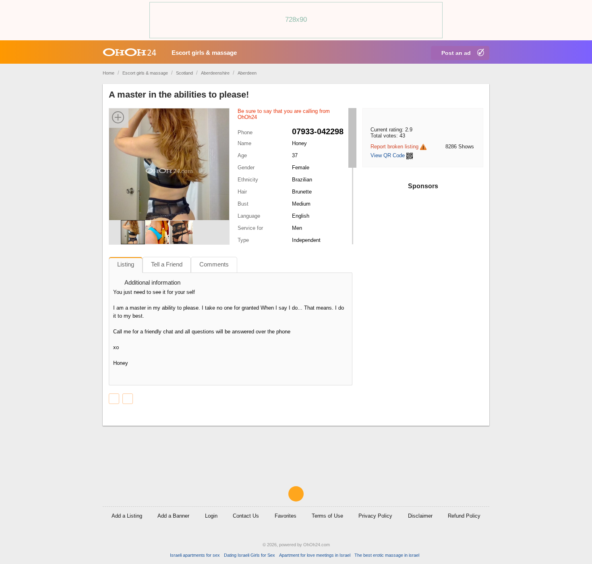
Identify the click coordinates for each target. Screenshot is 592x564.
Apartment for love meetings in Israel (314, 555)
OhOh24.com (316, 544)
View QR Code (388, 155)
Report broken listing (394, 147)
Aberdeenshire (215, 73)
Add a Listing (127, 516)
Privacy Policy (375, 516)
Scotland (184, 73)
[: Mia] (127, 398)
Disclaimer (420, 516)
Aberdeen (247, 73)
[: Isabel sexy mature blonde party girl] (114, 398)
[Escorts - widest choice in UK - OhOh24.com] (129, 52)
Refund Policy (464, 516)
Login (211, 516)
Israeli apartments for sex (195, 555)
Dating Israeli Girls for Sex (249, 555)
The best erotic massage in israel (386, 555)
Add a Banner (173, 516)
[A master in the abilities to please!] (169, 170)
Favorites (285, 516)
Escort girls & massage (204, 52)
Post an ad (456, 53)
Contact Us (246, 516)
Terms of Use (327, 516)
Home (108, 73)
